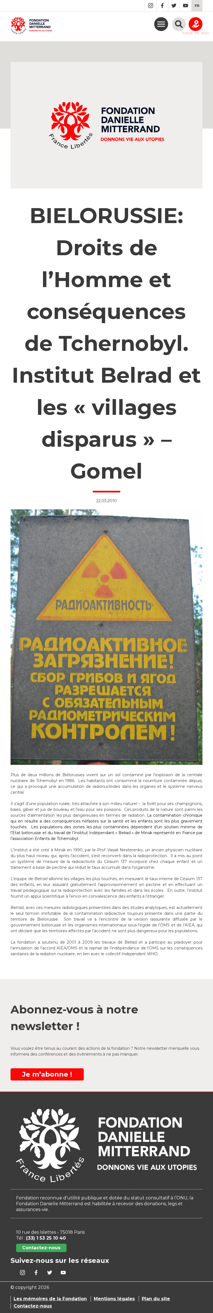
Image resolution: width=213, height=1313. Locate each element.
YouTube (185, 5)
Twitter (174, 5)
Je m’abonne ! (47, 1074)
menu (161, 24)
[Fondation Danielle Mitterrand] (31, 26)
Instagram (150, 5)
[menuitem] (197, 5)
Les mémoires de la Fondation (50, 1298)
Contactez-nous (41, 1247)
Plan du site (156, 1298)
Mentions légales (114, 1298)
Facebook (162, 5)
